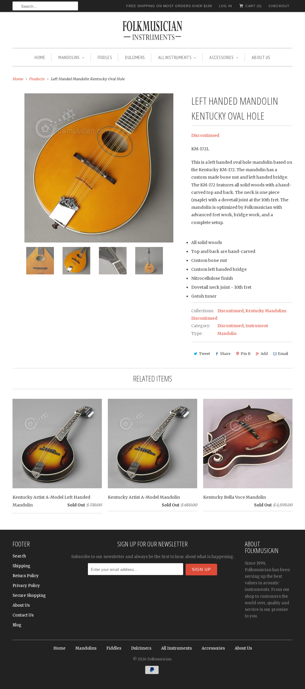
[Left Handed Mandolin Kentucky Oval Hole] (99, 167)
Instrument (256, 325)
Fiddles (105, 57)
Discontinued (205, 135)
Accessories (221, 57)
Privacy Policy (26, 585)
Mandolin (226, 333)
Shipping (21, 565)
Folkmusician (159, 659)
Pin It (245, 353)
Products (36, 79)
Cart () (253, 6)
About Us (261, 57)
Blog (17, 625)
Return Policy (26, 575)
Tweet (204, 353)
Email (283, 353)
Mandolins (69, 57)
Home (40, 57)
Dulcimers (135, 57)
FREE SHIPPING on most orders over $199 (169, 6)
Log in (225, 6)
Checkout (279, 6)
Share (225, 353)
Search (19, 556)
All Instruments (175, 57)
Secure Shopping (29, 595)
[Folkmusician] (152, 31)
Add (264, 353)
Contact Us (23, 615)
